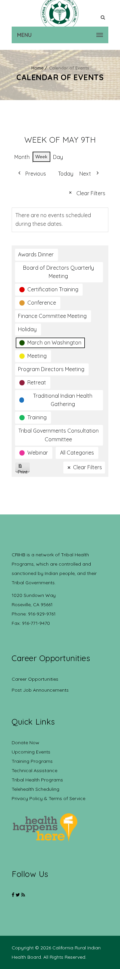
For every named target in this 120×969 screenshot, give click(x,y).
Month (22, 157)
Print (24, 471)
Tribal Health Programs (37, 780)
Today (65, 173)
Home (37, 67)
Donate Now (25, 743)
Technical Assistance (34, 770)
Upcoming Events (31, 752)
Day (58, 157)
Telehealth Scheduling (35, 789)
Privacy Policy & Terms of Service (48, 798)
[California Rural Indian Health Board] (60, 13)
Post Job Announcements (40, 690)
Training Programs (32, 761)
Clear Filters (90, 193)
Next (85, 173)
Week (41, 156)
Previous (35, 173)
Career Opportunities (35, 679)
